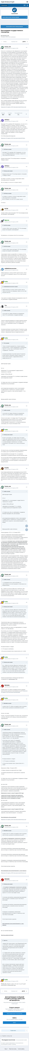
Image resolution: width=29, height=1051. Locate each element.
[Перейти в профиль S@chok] (2, 221)
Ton (6, 305)
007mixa (7, 119)
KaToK (6, 208)
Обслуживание (12, 36)
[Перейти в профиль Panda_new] (2, 47)
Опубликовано (11, 48)
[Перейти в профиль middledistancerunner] (2, 269)
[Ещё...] (26, 47)
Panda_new (6, 35)
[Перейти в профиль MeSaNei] (2, 686)
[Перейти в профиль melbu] (2, 282)
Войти (14, 1022)
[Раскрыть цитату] (3, 149)
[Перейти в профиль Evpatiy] (2, 468)
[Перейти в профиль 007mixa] (2, 120)
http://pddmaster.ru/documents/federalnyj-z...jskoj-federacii (13, 870)
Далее (24, 41)
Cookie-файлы (21, 1048)
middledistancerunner (10, 268)
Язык (6, 1048)
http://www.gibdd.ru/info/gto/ (7, 935)
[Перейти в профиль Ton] (2, 306)
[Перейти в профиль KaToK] (2, 209)
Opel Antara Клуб (7, 2)
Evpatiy (7, 467)
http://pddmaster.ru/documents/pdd (8, 817)
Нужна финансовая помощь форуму (14, 26)
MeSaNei (7, 685)
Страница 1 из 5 (14, 41)
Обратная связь (13, 1048)
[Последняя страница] (27, 42)
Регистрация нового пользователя (14, 1013)
